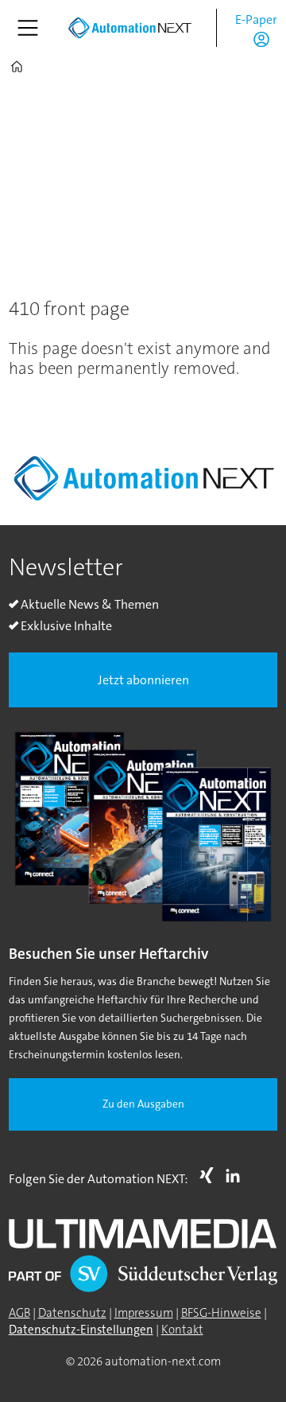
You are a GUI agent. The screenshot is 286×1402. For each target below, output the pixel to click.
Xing (210, 1175)
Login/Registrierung (265, 39)
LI (237, 1175)
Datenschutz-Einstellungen (81, 1330)
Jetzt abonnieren (143, 680)
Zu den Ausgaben (143, 1104)
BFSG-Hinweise (221, 1313)
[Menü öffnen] (28, 28)
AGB (19, 1313)
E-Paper (256, 19)
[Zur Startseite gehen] (129, 27)
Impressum (143, 1313)
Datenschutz (72, 1313)
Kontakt (182, 1330)
